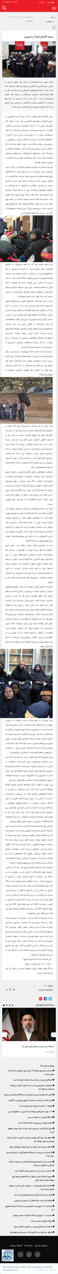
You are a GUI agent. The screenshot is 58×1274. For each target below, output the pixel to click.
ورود (40, 2)
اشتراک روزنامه (16, 1245)
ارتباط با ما (28, 1245)
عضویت (49, 2)
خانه (52, 17)
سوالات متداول (41, 1245)
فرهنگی (49, 21)
